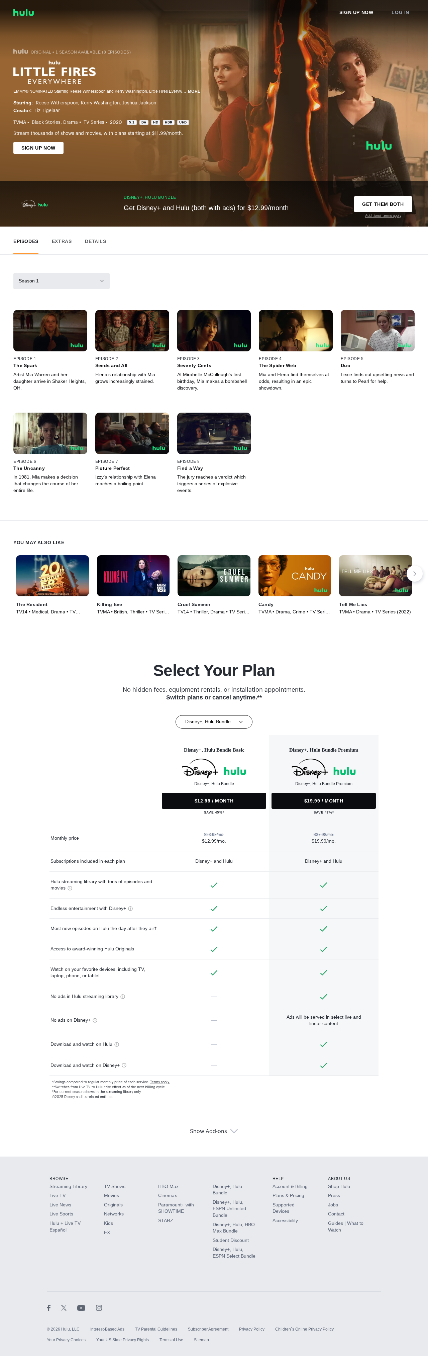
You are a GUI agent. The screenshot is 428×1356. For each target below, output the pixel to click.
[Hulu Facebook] (54, 1308)
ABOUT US (339, 1178)
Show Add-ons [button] (208, 1131)
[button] (25, 240)
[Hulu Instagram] (99, 1308)
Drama (70, 122)
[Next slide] (415, 574)
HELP (278, 1178)
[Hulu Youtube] (86, 1308)
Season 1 (29, 280)
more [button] (194, 91)
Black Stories (46, 122)
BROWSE (59, 1178)
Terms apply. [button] (160, 1082)
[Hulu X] (69, 1308)
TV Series (94, 122)
